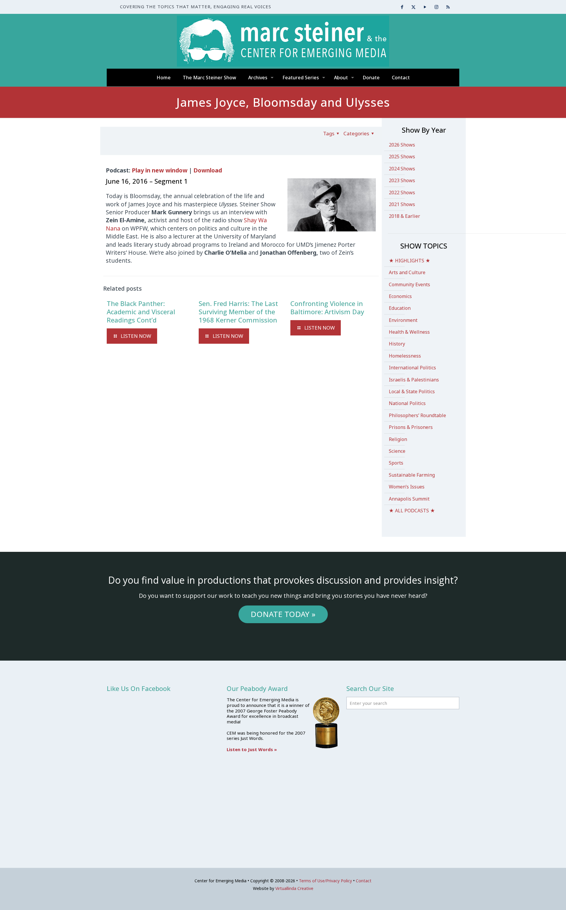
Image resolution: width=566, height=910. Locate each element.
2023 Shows (402, 180)
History (397, 343)
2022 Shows (402, 192)
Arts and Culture (407, 272)
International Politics (412, 367)
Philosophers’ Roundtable (417, 415)
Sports (396, 463)
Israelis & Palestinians (414, 379)
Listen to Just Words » (252, 749)
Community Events (409, 284)
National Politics (407, 403)
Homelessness (405, 356)
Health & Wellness (409, 332)
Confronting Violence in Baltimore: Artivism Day (327, 307)
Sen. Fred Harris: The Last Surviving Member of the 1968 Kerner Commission (238, 311)
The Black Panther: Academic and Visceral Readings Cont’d (141, 311)
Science (397, 451)
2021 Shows (402, 204)
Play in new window (159, 170)
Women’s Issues (406, 486)
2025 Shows (402, 156)
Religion (398, 439)
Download (207, 170)
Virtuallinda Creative (294, 888)
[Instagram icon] (436, 7)
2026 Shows (402, 144)
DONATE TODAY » (283, 614)
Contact (363, 880)
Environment (403, 320)
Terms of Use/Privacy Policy (325, 880)
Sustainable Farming (412, 475)
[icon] (448, 7)
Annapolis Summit (409, 499)
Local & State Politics (412, 391)
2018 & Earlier (404, 216)
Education (400, 308)
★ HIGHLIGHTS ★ (409, 260)
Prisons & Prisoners (411, 427)
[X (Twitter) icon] (413, 7)
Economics (400, 296)
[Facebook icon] (402, 7)
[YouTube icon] (425, 7)
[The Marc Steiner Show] (283, 41)
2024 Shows (402, 168)
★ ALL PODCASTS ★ (412, 510)
